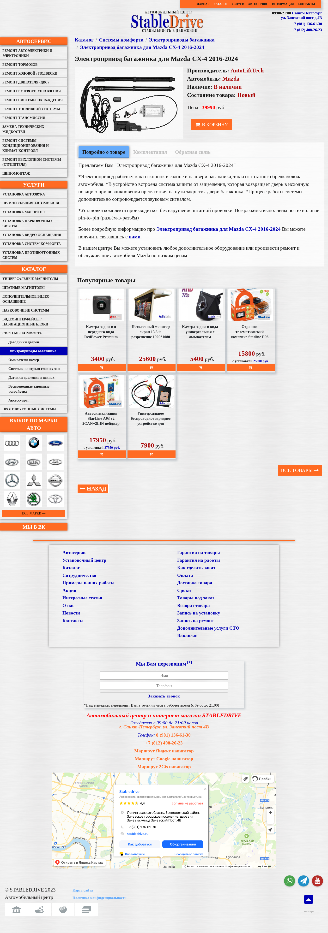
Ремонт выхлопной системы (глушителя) (31, 162)
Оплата (185, 575)
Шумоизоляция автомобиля (30, 203)
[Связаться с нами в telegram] (303, 881)
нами (134, 236)
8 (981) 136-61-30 (173, 735)
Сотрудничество (79, 575)
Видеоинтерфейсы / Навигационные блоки (25, 322)
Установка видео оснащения (31, 235)
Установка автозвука (23, 194)
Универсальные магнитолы (30, 279)
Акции (69, 590)
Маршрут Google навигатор (164, 758)
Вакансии (187, 635)
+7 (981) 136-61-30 (307, 24)
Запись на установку (198, 612)
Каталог (220, 4)
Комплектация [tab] (150, 152)
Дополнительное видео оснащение (25, 299)
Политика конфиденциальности (100, 898)
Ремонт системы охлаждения (32, 100)
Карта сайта (83, 890)
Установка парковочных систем (27, 223)
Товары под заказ (195, 597)
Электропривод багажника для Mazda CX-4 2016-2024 (142, 47)
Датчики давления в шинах (31, 377)
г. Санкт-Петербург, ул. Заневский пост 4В (164, 726)
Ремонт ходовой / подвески (29, 73)
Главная (202, 4)
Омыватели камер (23, 360)
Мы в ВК (34, 527)
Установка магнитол (23, 212)
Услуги (237, 4)
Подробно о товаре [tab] (103, 152)
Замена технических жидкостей (23, 129)
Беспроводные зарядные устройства (28, 388)
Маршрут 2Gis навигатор (164, 766)
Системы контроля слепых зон (34, 369)
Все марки (32, 513)
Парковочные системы (25, 310)
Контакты (306, 4)
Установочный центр (84, 560)
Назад (95, 488)
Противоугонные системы (29, 409)
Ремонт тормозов (19, 64)
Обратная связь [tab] (193, 152)
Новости (71, 612)
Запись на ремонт (195, 620)
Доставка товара (194, 582)
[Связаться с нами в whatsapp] (289, 881)
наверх (308, 911)
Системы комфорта (22, 333)
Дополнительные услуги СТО (208, 628)
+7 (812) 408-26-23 (307, 30)
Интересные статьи (82, 597)
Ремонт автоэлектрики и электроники (27, 53)
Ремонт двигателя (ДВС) (25, 82)
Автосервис (258, 4)
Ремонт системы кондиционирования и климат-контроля (25, 146)
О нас (68, 605)
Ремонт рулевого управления (31, 91)
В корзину (214, 124)
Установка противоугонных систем (31, 255)
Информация (283, 4)
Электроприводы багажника (32, 351)
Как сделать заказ (196, 567)
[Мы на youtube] (317, 881)
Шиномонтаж (16, 173)
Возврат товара (193, 605)
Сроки (184, 590)
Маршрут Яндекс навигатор (164, 750)
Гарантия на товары (198, 552)
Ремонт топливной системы (31, 109)
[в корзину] (102, 367)
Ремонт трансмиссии (23, 118)
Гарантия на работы (198, 560)
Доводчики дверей (23, 342)
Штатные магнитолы (23, 287)
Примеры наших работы (88, 582)
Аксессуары (18, 400)
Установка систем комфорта (31, 244)
